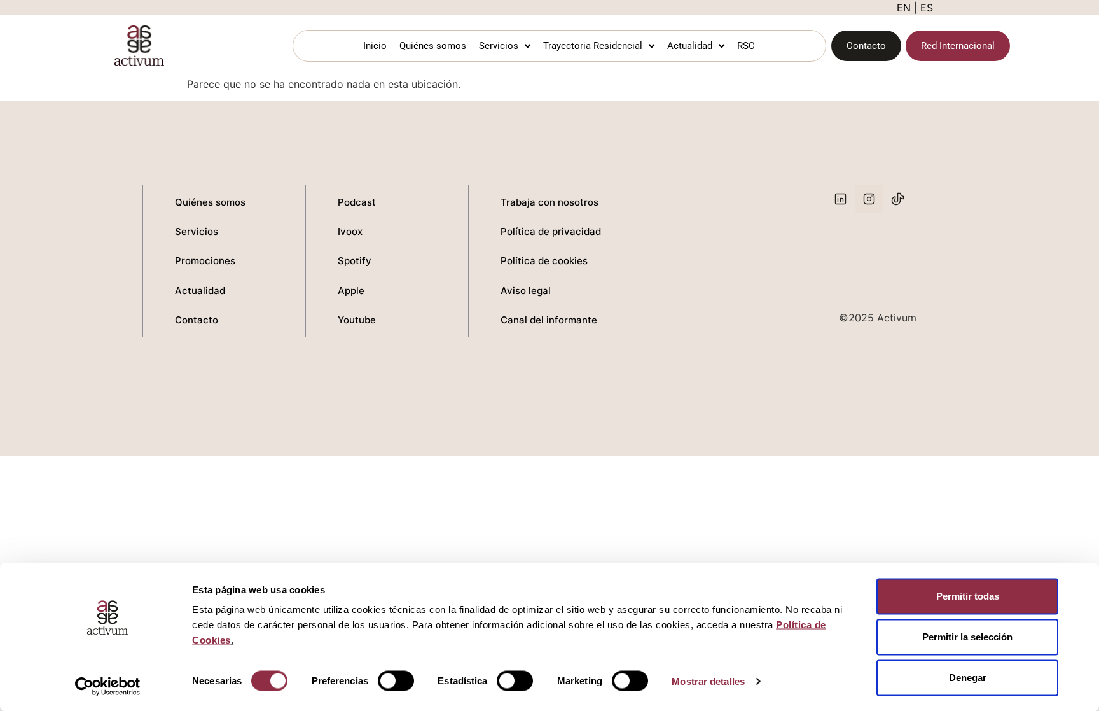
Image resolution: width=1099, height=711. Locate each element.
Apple (351, 291)
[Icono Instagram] (869, 199)
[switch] (396, 680)
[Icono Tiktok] (897, 199)
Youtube (357, 320)
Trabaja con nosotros (549, 202)
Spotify (354, 261)
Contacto (196, 320)
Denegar (967, 677)
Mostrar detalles (708, 680)
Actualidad (689, 46)
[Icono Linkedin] (840, 199)
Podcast (357, 202)
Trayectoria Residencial (592, 46)
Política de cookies (544, 261)
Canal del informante (549, 320)
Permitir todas (967, 596)
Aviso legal (526, 291)
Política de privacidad (551, 231)
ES (926, 7)
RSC (746, 46)
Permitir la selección (967, 636)
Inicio (375, 46)
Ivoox (350, 231)
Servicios (498, 46)
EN (904, 7)
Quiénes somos (432, 46)
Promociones (205, 261)
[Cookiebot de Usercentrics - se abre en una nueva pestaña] (107, 686)
